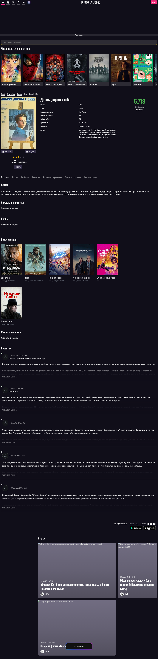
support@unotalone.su (120, 523)
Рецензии (6, 348)
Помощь (131, 523)
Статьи (41, 538)
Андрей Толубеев (91, 137)
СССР (80, 104)
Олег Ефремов (105, 134)
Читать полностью (9, 376)
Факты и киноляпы (11, 332)
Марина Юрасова (103, 137)
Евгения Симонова (84, 130)
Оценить (18, 167)
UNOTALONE (90, 2)
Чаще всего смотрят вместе (15, 48)
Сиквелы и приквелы (12, 202)
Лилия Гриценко (110, 130)
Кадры (4, 219)
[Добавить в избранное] (3, 246)
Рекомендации (9, 239)
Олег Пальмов (106, 132)
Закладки (8, 152)
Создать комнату (79, 646)
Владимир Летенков (93, 134)
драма (81, 108)
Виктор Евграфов (95, 132)
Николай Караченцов (97, 130)
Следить (31, 152)
